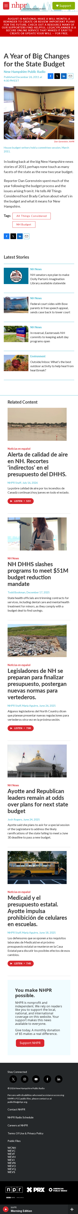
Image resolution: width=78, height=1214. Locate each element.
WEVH (12, 1156)
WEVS (11, 1172)
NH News (36, 269)
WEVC (12, 1150)
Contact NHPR (16, 1109)
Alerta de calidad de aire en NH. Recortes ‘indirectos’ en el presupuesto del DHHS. (38, 464)
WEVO (12, 1166)
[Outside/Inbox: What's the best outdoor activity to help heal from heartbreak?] (16, 363)
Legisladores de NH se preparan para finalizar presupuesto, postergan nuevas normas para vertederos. (37, 684)
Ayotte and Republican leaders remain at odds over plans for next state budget (38, 801)
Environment (37, 356)
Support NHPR (30, 1043)
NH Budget (23, 224)
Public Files (14, 1140)
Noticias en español (19, 448)
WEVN (12, 1162)
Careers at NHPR (18, 1125)
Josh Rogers (15, 819)
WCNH (12, 1147)
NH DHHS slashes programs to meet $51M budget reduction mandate (38, 574)
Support (65, 5)
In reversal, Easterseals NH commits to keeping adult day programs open (49, 337)
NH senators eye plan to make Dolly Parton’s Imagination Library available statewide (49, 279)
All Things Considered (31, 215)
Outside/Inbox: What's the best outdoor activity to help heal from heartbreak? (52, 366)
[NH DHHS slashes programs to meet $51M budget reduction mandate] (37, 533)
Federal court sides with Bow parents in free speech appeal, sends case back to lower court (50, 308)
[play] (5, 1209)
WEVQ (12, 1169)
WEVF (11, 1153)
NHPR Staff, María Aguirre (23, 705)
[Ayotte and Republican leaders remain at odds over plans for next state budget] (37, 761)
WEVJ (11, 1159)
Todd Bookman (16, 592)
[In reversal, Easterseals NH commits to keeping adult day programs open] (16, 334)
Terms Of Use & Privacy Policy (25, 1133)
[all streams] (73, 1209)
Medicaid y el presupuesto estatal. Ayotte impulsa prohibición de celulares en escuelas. (37, 911)
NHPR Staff (14, 482)
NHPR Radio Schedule (21, 1117)
